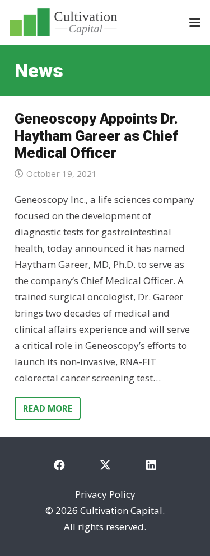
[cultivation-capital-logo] (63, 22)
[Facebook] (59, 465)
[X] (105, 465)
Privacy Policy (105, 494)
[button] (194, 22)
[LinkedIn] (151, 465)
